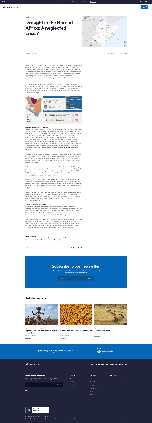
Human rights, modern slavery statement (35, 418)
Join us (92, 394)
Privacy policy (50, 418)
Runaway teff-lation (102, 331)
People (92, 385)
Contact (148, 1)
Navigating (73, 379)
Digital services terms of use (62, 418)
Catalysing (73, 385)
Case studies (93, 388)
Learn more (93, 1)
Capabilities (93, 379)
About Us (92, 382)
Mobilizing (72, 382)
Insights (92, 391)
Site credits (73, 418)
